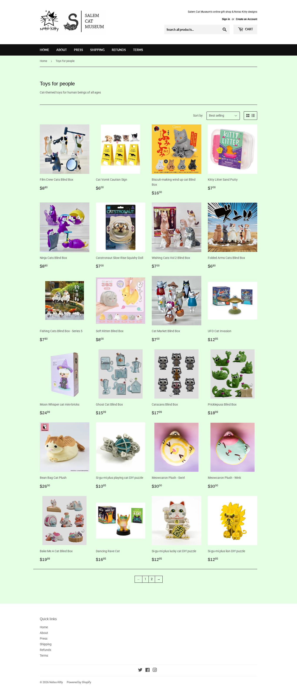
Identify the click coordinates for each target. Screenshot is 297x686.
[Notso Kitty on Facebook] (147, 670)
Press (78, 50)
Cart (248, 29)
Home (44, 50)
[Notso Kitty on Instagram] (155, 670)
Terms (138, 50)
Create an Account (246, 19)
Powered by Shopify (79, 682)
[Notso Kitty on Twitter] (140, 670)
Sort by (198, 115)
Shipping (97, 50)
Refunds (119, 50)
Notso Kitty (56, 682)
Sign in (226, 19)
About (61, 50)
